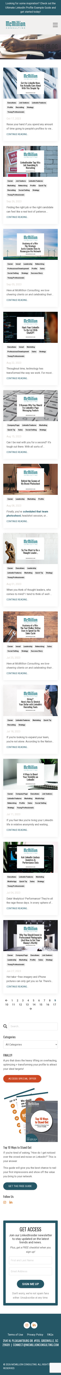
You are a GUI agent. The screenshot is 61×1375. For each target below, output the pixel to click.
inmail (18, 264)
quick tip (42, 186)
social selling (24, 190)
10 (6, 1004)
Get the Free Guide (20, 1186)
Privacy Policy (35, 1334)
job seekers (24, 103)
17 (54, 1004)
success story (36, 273)
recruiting (20, 107)
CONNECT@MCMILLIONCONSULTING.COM (36, 1345)
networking (22, 186)
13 (27, 1004)
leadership (28, 264)
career (10, 181)
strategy (30, 107)
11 (13, 1004)
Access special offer (22, 1078)
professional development (18, 269)
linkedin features (39, 103)
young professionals (15, 112)
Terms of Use (15, 1334)
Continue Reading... (17, 134)
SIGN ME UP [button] (30, 1284)
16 (47, 1004)
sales (42, 269)
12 (20, 1004)
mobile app (39, 798)
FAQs (50, 1334)
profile (10, 107)
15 (40, 1004)
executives (11, 103)
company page (13, 425)
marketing (11, 186)
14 (34, 1004)
